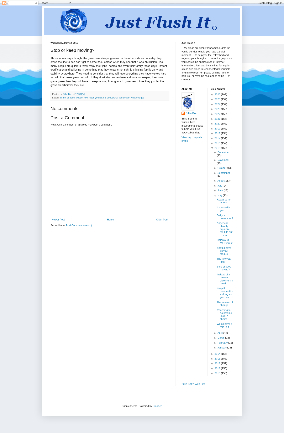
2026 (218, 94)
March (221, 337)
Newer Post (58, 219)
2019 (218, 128)
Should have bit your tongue (224, 250)
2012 (218, 363)
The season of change (225, 304)
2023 (218, 109)
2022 (218, 114)
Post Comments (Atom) (79, 225)
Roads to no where (224, 201)
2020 (218, 123)
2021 (218, 118)
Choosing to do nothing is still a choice (224, 315)
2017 (218, 138)
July (220, 185)
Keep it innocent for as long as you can (225, 293)
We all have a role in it (224, 325)
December (223, 152)
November (223, 160)
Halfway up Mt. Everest (224, 241)
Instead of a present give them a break (225, 279)
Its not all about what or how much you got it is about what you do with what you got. (102, 97)
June (220, 190)
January (222, 347)
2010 (218, 373)
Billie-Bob (191, 113)
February (222, 342)
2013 (218, 358)
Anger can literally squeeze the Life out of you (224, 229)
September (223, 173)
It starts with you (223, 209)
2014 (218, 353)
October (222, 168)
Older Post (162, 219)
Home (110, 219)
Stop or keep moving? (224, 268)
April (220, 333)
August (221, 180)
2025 (218, 99)
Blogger (157, 406)
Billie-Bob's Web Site (193, 384)
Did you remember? (225, 217)
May (220, 195)
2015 (218, 148)
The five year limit (224, 260)
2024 (218, 104)
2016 (218, 143)
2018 (218, 133)
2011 (218, 368)
